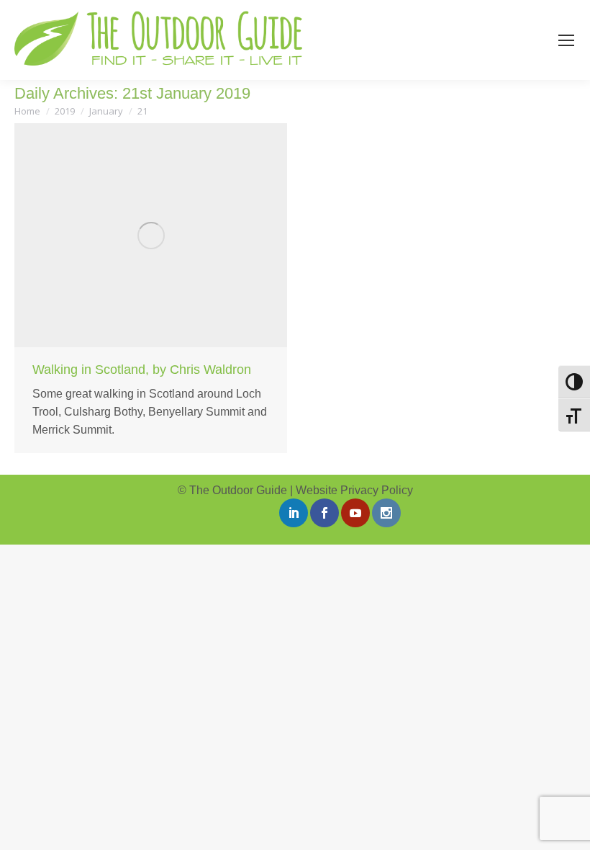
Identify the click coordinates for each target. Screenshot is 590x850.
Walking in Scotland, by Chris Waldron (141, 369)
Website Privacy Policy (354, 490)
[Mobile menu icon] (566, 40)
